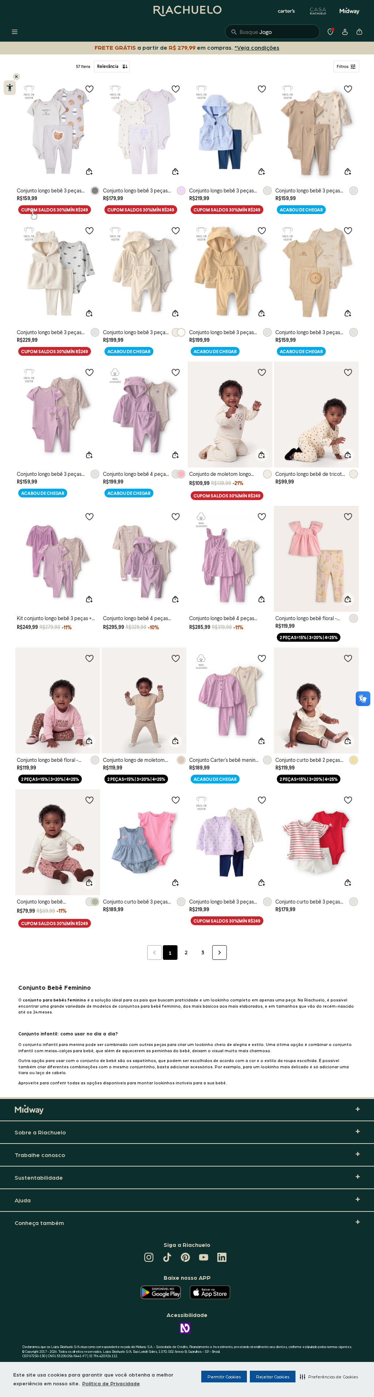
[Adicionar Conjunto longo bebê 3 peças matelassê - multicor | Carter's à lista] (262, 800)
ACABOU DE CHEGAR (301, 210)
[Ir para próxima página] (219, 952)
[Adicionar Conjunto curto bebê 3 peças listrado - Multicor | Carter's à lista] (348, 800)
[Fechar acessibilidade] (16, 76)
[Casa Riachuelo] (318, 11)
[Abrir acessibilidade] (10, 87)
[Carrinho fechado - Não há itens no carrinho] (359, 31)
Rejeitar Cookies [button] (272, 1376)
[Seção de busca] (272, 31)
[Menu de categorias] (14, 31)
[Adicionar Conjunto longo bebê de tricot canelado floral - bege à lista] (348, 372)
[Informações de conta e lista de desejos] (344, 31)
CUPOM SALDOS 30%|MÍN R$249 (54, 210)
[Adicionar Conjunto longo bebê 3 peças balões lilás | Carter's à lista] (176, 89)
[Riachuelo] (187, 11)
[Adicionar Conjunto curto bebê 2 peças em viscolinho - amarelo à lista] (348, 658)
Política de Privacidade (111, 1383)
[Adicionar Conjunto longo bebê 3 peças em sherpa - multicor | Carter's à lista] (89, 230)
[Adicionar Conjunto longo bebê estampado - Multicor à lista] (89, 800)
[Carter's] (286, 11)
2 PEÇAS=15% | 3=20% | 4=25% (308, 637)
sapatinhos (144, 1060)
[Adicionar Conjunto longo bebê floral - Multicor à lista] (348, 516)
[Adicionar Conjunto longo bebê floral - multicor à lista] (89, 658)
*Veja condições (258, 47)
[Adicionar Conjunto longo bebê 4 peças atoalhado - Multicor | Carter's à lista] (176, 516)
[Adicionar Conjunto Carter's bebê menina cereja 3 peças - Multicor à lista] (262, 658)
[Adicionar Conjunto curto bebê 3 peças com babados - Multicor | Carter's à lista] (176, 800)
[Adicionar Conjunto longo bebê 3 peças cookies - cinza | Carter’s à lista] (89, 89)
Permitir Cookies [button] (224, 1376)
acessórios (201, 1066)
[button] (328, 1376)
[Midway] (349, 11)
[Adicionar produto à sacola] (89, 172)
